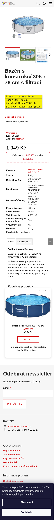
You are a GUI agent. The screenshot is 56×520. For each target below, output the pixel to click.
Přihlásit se (14, 404)
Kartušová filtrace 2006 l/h (21, 103)
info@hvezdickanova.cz (19, 426)
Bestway (19, 139)
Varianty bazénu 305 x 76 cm (35, 170)
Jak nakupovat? (11, 454)
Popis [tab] (11, 241)
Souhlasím (27, 512)
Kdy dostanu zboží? (13, 458)
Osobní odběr (10, 462)
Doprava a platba (12, 450)
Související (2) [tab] (24, 241)
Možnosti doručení (15, 117)
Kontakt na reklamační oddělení (20, 466)
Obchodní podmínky (13, 481)
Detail (28, 339)
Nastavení (27, 502)
